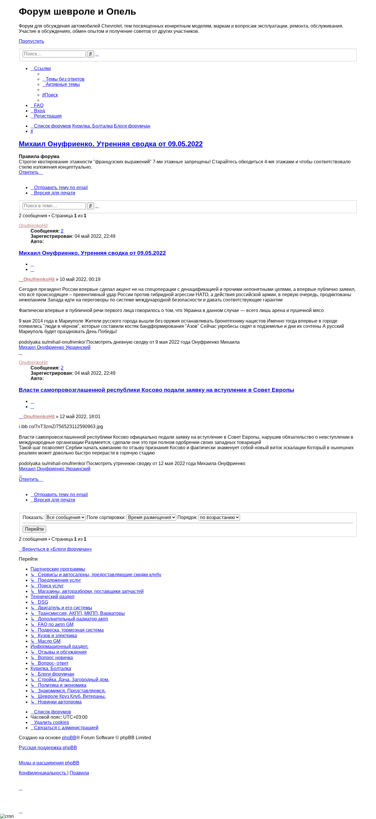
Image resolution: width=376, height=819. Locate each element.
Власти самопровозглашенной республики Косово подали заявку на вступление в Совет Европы (156, 390)
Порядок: (188, 517)
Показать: (34, 517)
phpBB (69, 737)
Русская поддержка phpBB (48, 747)
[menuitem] (63, 79)
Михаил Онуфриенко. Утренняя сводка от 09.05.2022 (111, 144)
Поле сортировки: (107, 517)
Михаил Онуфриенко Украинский (54, 347)
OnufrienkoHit (33, 225)
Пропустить (31, 41)
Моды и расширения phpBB (49, 762)
